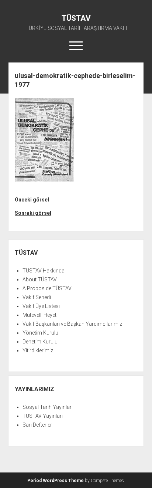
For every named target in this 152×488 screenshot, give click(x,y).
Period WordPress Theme (55, 480)
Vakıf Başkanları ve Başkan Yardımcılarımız (72, 324)
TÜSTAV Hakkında (44, 271)
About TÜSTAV (40, 279)
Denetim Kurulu (40, 342)
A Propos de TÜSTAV (47, 288)
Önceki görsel (32, 200)
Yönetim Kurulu (40, 333)
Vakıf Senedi (37, 297)
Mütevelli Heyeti (40, 315)
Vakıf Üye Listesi (41, 306)
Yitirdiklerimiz (38, 350)
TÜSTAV (76, 18)
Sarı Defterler (37, 425)
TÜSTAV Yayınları (43, 416)
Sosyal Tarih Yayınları (48, 407)
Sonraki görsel (33, 213)
